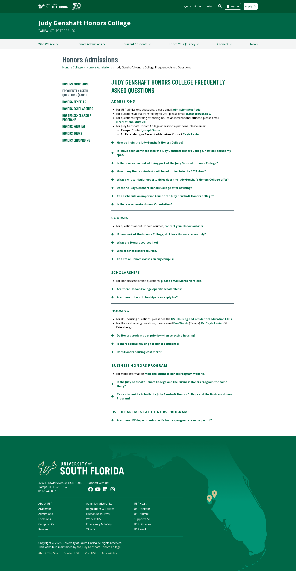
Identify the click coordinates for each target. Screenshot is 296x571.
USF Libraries (142, 524)
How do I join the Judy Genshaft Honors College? (147, 143)
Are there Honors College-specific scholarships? (146, 289)
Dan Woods (180, 323)
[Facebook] (91, 489)
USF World (140, 529)
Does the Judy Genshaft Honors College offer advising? (151, 188)
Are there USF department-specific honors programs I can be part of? (161, 420)
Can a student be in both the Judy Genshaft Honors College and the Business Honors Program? (171, 396)
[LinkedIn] (105, 489)
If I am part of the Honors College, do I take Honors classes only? (158, 234)
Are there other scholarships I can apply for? (144, 297)
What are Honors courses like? (134, 243)
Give (209, 6)
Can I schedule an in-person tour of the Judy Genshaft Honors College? (162, 196)
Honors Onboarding (76, 140)
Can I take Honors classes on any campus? (142, 259)
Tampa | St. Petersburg (56, 30)
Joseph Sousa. (152, 130)
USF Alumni (141, 514)
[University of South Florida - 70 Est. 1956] (59, 6)
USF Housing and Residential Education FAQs (201, 319)
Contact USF (71, 553)
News (254, 44)
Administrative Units (99, 503)
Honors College (72, 67)
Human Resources (98, 514)
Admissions (45, 514)
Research (44, 529)
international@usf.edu (131, 122)
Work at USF (94, 519)
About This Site (48, 553)
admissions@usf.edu (186, 109)
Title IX (90, 529)
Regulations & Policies (100, 509)
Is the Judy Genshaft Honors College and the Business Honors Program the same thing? (169, 384)
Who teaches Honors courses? (134, 251)
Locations (44, 519)
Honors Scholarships (77, 109)
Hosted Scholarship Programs (76, 117)
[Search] (220, 6)
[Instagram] (113, 489)
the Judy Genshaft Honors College (99, 547)
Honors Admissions (99, 67)
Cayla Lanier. (192, 134)
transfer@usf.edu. (198, 114)
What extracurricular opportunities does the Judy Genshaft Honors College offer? (170, 180)
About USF (45, 503)
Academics (45, 509)
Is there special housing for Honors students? (145, 344)
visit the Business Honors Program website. (175, 374)
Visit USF (90, 553)
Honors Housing (73, 126)
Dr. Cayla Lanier (212, 323)
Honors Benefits (74, 102)
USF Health (141, 503)
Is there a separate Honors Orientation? (141, 204)
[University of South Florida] (81, 468)
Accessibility (109, 553)
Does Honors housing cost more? (136, 352)
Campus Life (46, 524)
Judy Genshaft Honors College (84, 23)
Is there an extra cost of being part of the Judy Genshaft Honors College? (164, 163)
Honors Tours (72, 133)
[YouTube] (98, 489)
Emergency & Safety (99, 524)
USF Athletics (142, 509)
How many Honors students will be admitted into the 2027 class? (158, 171)
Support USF (142, 519)
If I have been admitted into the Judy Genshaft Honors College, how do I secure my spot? (171, 153)
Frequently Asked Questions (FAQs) (75, 93)
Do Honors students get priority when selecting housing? (153, 336)
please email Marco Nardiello (181, 281)
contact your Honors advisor (184, 226)
